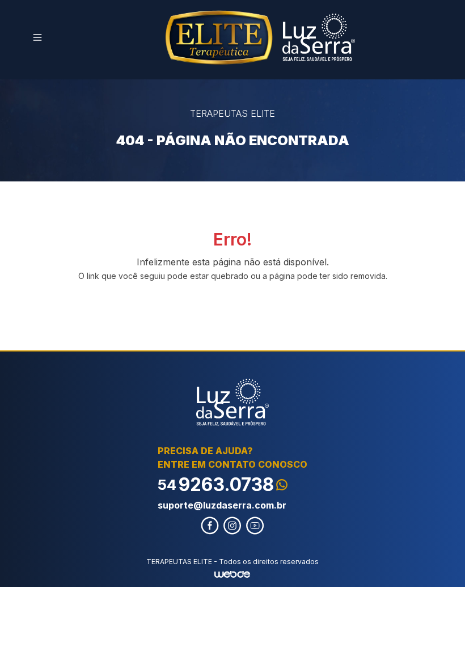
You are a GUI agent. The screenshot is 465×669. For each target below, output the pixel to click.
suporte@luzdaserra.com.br (222, 505)
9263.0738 (216, 484)
